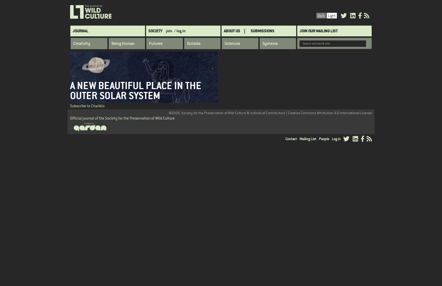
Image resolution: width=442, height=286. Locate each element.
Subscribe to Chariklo (87, 105)
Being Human (123, 43)
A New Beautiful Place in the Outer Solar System (135, 90)
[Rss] (366, 16)
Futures (156, 43)
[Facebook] (360, 16)
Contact (291, 138)
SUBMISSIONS (262, 31)
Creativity (81, 43)
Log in (336, 138)
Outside (194, 43)
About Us (232, 31)
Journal (80, 31)
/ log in (180, 31)
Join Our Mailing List (319, 31)
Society (155, 31)
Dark (321, 15)
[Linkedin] (353, 16)
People (324, 138)
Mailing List (308, 138)
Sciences (232, 43)
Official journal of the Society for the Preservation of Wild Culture (122, 118)
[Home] (91, 12)
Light (332, 15)
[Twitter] (343, 16)
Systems (270, 43)
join (169, 31)
